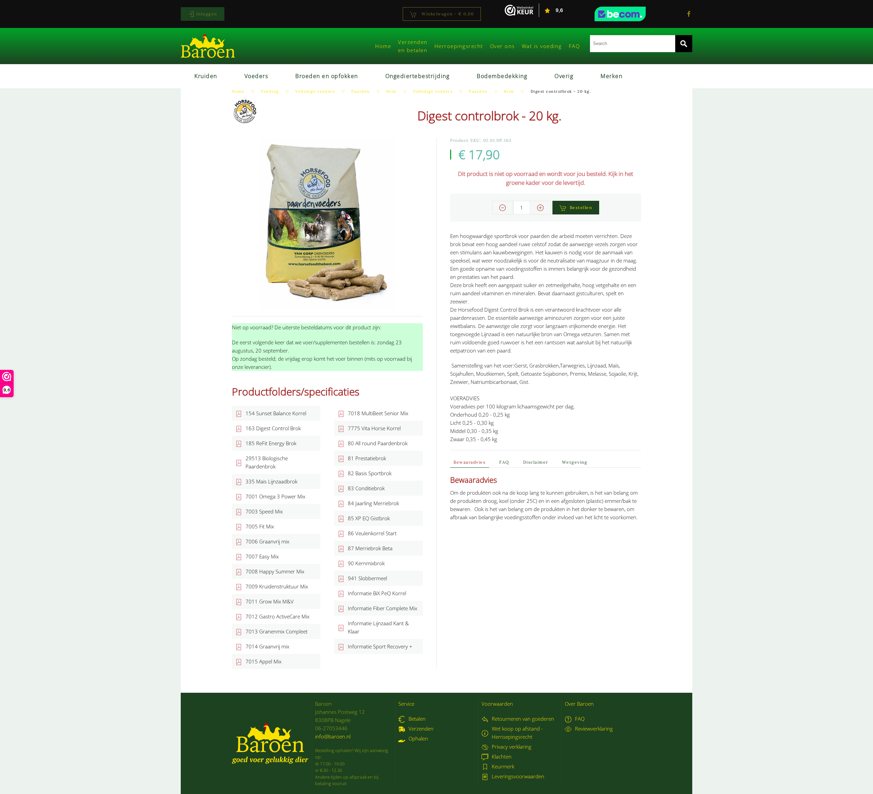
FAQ (574, 46)
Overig (563, 76)
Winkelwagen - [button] (447, 13)
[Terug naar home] (208, 46)
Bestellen (581, 207)
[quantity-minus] (502, 207)
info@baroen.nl (333, 736)
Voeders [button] (256, 76)
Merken (611, 76)
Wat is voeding (542, 46)
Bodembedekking (502, 76)
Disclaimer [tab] (535, 462)
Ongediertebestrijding (417, 76)
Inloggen (206, 13)
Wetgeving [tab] (575, 462)
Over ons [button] (502, 46)
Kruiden (205, 76)
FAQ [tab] (504, 462)
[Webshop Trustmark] (632, 14)
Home (383, 46)
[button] (327, 222)
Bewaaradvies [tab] (470, 462)
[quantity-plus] (540, 207)
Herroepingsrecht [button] (458, 46)
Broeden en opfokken (326, 76)
